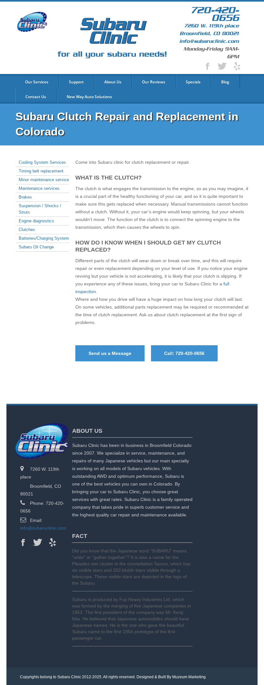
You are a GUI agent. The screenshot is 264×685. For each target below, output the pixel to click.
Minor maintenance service (44, 179)
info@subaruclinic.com (209, 41)
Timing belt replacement (41, 171)
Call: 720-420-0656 (184, 353)
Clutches (27, 229)
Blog (225, 82)
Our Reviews (153, 82)
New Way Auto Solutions (89, 96)
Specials (193, 82)
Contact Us (35, 96)
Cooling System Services (42, 162)
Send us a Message (110, 353)
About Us (112, 82)
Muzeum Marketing (189, 677)
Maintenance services (39, 188)
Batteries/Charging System (44, 238)
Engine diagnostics (36, 220)
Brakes (25, 197)
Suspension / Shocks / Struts (40, 209)
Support (76, 82)
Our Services (36, 82)
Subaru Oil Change (36, 247)
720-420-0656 (215, 14)
